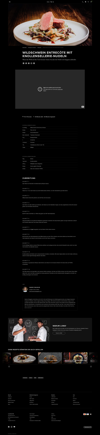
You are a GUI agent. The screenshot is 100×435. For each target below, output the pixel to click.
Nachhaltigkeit (32, 417)
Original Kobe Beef (54, 404)
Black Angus (32, 398)
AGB (52, 417)
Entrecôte (25, 377)
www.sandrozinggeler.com (35, 291)
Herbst (30, 377)
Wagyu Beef (32, 400)
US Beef (52, 402)
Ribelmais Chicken (54, 398)
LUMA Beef (53, 396)
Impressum (53, 415)
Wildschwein (40, 377)
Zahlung (52, 413)
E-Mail (9, 418)
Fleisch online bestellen (34, 404)
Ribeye (74, 400)
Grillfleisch (10, 396)
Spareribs (9, 398)
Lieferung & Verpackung (34, 415)
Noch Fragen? (32, 413)
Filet (73, 396)
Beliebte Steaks (11, 402)
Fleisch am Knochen (11, 400)
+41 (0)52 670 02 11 (11, 420)
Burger (31, 396)
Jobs (30, 418)
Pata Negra (53, 400)
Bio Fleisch (31, 402)
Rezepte (39, 47)
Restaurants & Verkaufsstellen (35, 420)
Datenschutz (53, 418)
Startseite (24, 47)
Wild (35, 377)
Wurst (9, 404)
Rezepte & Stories (32, 47)
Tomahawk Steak (76, 402)
